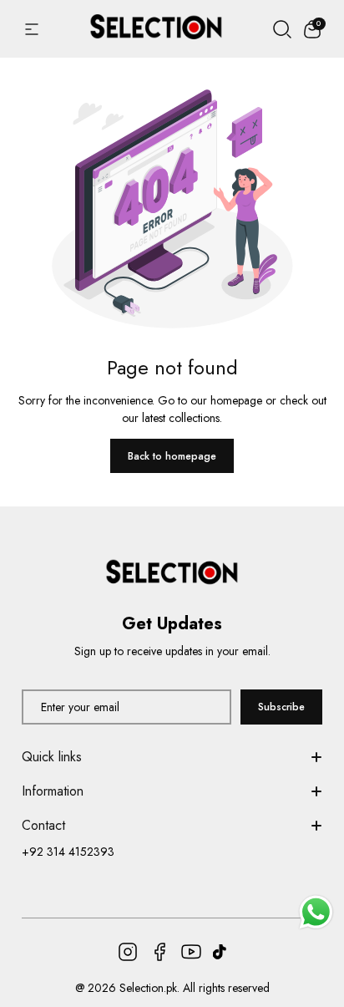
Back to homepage (172, 456)
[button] (312, 29)
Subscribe (281, 707)
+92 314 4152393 (68, 851)
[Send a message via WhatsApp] (316, 912)
